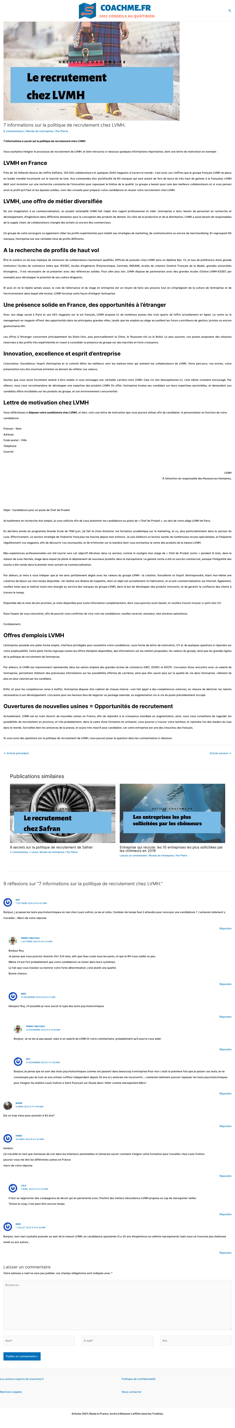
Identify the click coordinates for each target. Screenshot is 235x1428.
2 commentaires (19, 852)
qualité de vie (184, 673)
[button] (230, 11)
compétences (165, 689)
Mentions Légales (11, 1391)
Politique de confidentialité (139, 1379)
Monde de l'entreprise (39, 131)
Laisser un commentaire (133, 855)
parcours (201, 363)
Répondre (226, 928)
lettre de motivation (162, 645)
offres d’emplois (87, 651)
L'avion (34, 852)
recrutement (30, 721)
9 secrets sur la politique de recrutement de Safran (51, 847)
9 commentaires (13, 131)
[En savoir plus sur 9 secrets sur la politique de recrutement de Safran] (62, 813)
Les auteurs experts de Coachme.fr (22, 1379)
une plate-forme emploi (44, 645)
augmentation (143, 695)
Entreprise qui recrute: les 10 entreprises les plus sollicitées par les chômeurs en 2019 (171, 849)
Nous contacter (131, 1391)
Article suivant (220, 753)
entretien (48, 369)
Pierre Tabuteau (30, 938)
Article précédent (16, 753)
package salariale (119, 695)
